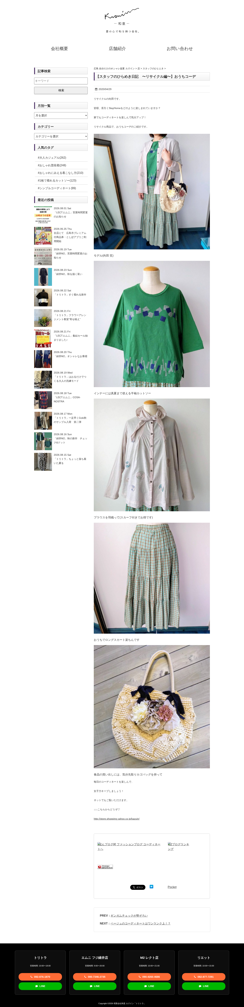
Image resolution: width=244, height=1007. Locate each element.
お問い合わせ (180, 48)
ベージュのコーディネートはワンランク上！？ (141, 923)
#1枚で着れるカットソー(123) (57, 180)
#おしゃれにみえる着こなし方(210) (60, 172)
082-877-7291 (205, 976)
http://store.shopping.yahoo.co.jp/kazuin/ (117, 818)
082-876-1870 (41, 976)
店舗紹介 (117, 48)
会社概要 (59, 48)
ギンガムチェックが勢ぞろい (129, 915)
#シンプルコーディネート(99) (57, 188)
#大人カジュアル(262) (52, 157)
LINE (42, 986)
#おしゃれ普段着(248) (52, 165)
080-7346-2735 (96, 976)
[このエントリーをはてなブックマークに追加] (151, 887)
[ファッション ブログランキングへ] (105, 866)
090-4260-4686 (151, 976)
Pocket (172, 887)
